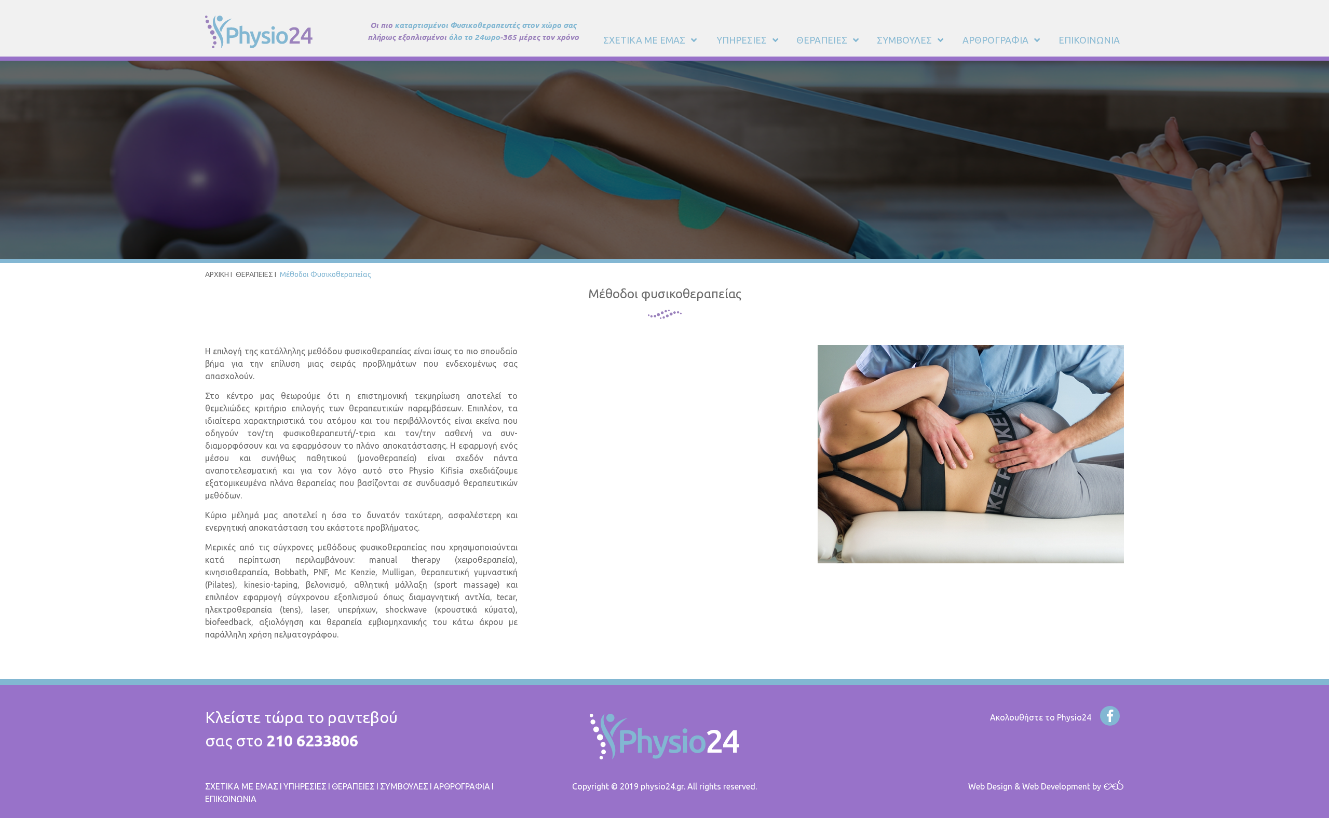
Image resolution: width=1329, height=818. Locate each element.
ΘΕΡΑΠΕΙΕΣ (254, 274)
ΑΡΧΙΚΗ (217, 274)
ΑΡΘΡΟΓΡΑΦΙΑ (461, 786)
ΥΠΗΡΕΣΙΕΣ (305, 786)
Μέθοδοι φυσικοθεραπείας (325, 274)
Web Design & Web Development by (1035, 786)
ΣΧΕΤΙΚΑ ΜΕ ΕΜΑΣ (241, 786)
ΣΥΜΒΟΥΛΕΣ (404, 786)
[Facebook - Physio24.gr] (1110, 716)
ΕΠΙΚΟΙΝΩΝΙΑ (230, 798)
